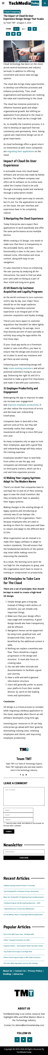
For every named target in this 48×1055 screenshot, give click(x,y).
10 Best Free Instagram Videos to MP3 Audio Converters (22, 957)
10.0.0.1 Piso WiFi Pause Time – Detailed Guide (18, 934)
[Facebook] (17, 1039)
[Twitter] (23, 1039)
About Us (7, 971)
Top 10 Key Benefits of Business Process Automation (21, 891)
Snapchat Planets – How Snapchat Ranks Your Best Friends (23, 945)
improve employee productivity (23, 405)
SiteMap (7, 974)
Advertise (18, 974)
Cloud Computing (12, 12)
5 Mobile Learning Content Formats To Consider (19, 885)
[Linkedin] (29, 1039)
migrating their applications (20, 151)
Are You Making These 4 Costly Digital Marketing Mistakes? (23, 914)
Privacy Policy (35, 971)
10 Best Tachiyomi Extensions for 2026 (16, 940)
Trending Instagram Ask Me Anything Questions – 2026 (21, 903)
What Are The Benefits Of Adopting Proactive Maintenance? (23, 897)
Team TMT (11, 23)
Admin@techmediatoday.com (29, 1025)
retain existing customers (20, 368)
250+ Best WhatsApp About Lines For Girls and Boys (20, 963)
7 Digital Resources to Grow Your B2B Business (18, 908)
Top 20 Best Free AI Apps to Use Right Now (17, 951)
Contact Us (20, 971)
